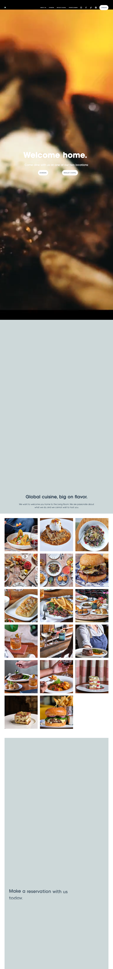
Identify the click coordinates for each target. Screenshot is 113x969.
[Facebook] (86, 8)
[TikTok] (91, 8)
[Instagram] (81, 8)
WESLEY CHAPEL (70, 173)
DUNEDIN (43, 173)
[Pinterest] (96, 8)
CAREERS (104, 7)
